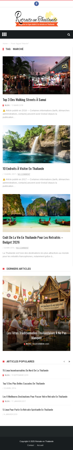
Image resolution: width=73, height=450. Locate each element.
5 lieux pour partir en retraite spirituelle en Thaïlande (28, 409)
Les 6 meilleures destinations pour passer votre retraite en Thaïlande (35, 396)
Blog (7, 105)
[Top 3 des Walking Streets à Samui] (36, 75)
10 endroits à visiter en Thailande (23, 168)
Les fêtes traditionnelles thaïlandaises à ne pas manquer (36, 335)
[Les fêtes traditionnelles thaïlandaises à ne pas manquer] (36, 313)
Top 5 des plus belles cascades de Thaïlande (24, 383)
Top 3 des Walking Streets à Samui (24, 99)
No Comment (24, 174)
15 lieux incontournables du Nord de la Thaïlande (25, 370)
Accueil (40, 445)
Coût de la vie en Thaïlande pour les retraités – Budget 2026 (33, 239)
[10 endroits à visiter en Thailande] (36, 144)
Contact (30, 445)
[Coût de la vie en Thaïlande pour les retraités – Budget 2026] (36, 213)
